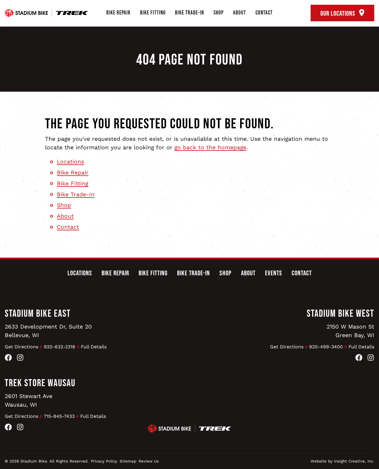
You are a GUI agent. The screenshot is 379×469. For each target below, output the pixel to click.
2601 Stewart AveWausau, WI (28, 400)
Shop (218, 12)
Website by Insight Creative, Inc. (342, 461)
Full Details (94, 347)
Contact (264, 12)
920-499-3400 (326, 347)
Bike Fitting (153, 12)
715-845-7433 (59, 416)
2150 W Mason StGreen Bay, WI (350, 331)
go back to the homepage (210, 147)
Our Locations (338, 13)
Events (273, 273)
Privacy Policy (104, 461)
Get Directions (21, 347)
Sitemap (128, 461)
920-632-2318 (59, 347)
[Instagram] (20, 359)
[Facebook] (8, 359)
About (239, 12)
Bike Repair (118, 12)
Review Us (149, 461)
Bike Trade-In (189, 12)
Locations (70, 161)
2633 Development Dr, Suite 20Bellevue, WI (48, 331)
